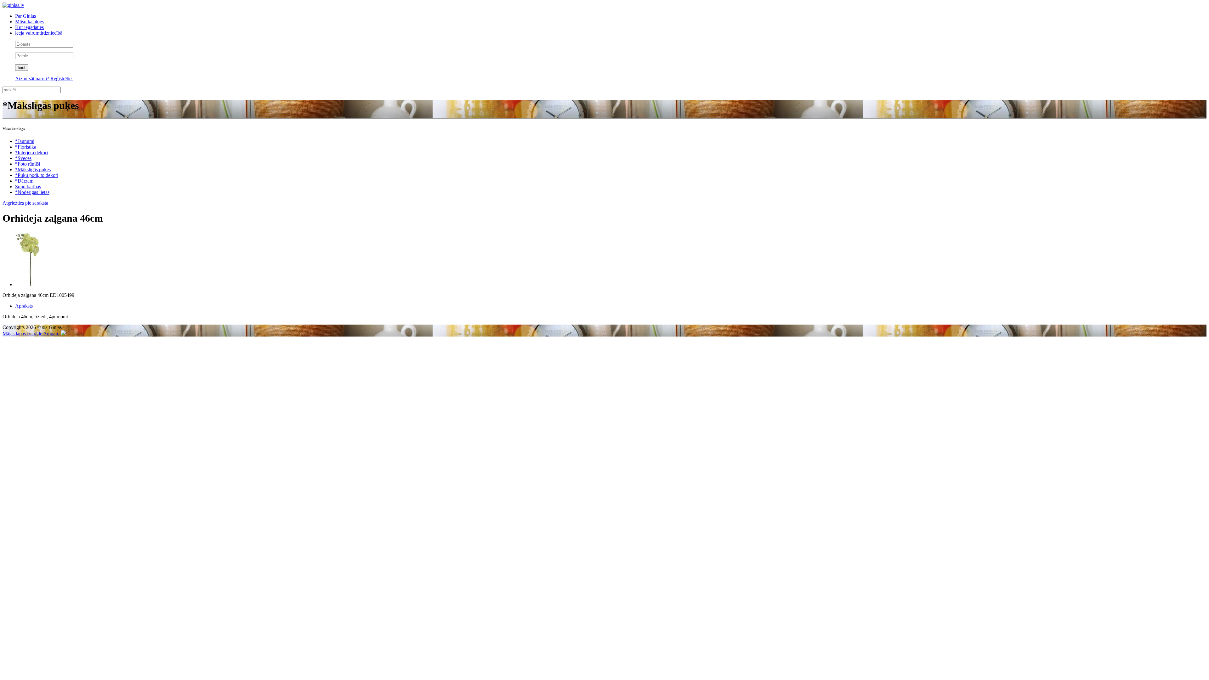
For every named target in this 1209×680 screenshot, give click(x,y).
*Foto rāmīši (27, 164)
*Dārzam (24, 181)
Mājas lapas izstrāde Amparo (31, 333)
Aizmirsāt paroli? (32, 78)
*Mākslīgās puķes (33, 169)
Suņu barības (28, 186)
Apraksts (24, 306)
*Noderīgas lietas (32, 192)
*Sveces (23, 158)
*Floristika (25, 147)
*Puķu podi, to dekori (36, 175)
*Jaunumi (24, 141)
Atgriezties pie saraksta (25, 203)
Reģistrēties (61, 78)
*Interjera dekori (31, 152)
